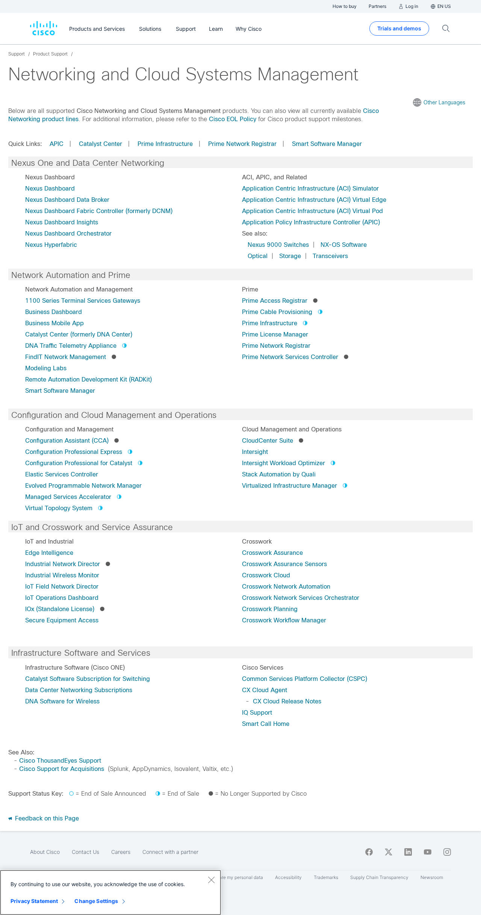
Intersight (255, 452)
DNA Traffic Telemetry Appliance (70, 346)
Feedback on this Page (46, 818)
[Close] (211, 879)
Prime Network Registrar (242, 144)
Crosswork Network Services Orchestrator (300, 598)
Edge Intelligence (49, 553)
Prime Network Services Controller (290, 357)
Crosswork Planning (270, 609)
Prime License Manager (275, 334)
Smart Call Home (265, 724)
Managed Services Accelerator (68, 497)
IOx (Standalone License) (59, 609)
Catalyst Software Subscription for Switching (87, 679)
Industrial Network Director (62, 564)
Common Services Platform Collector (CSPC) (304, 679)
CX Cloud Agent (264, 690)
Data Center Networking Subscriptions (78, 690)
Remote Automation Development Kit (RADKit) (88, 379)
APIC (57, 144)
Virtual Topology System (58, 508)
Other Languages (444, 102)
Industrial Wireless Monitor (62, 575)
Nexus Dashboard (50, 188)
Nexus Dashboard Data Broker (67, 200)
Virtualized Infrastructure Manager (289, 485)
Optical (258, 256)
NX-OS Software (344, 245)
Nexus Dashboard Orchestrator (68, 233)
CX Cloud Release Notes (287, 701)
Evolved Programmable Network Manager (83, 485)
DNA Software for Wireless (62, 701)
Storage (290, 256)
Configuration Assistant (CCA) (67, 440)
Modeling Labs (46, 368)
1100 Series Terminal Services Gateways (82, 300)
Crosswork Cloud (266, 575)
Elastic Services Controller (61, 474)
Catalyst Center (100, 144)
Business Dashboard (53, 312)
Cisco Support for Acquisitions (61, 769)
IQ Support (257, 712)
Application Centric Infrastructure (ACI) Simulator (310, 188)
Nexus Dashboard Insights (61, 222)
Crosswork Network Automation (286, 586)
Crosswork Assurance (272, 553)
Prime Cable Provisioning (277, 312)
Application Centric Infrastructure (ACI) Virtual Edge (314, 200)
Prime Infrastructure (165, 144)
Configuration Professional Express (73, 452)
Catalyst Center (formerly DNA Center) (78, 334)
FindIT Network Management (65, 357)
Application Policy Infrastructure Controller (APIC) (311, 222)
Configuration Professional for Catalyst (78, 463)
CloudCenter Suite (267, 440)
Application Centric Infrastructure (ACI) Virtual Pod (312, 211)
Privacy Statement (34, 901)
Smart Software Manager (327, 144)
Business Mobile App (54, 323)
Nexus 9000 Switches (278, 245)
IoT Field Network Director (61, 586)
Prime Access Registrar (274, 300)
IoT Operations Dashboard (61, 598)
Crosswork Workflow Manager (284, 620)
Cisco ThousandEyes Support (60, 760)
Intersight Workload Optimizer (283, 463)
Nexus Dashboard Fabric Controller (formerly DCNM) (98, 211)
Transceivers (330, 256)
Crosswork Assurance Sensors (284, 564)
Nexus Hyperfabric (51, 245)
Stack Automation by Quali (279, 474)
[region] (110, 892)
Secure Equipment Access (61, 620)
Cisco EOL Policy (232, 119)
